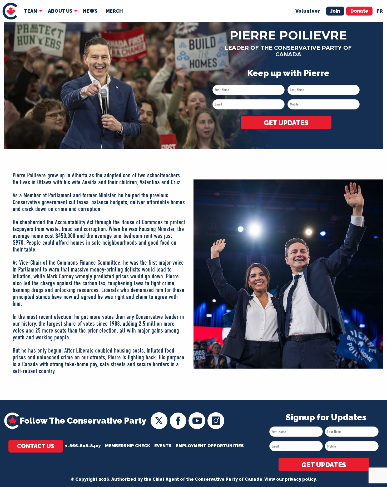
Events (163, 445)
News (90, 11)
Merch (114, 11)
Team (30, 11)
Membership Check (127, 445)
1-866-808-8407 (83, 445)
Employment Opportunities (210, 445)
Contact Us (35, 446)
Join (335, 11)
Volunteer (307, 11)
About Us (60, 11)
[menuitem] (10, 11)
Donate (359, 11)
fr (380, 11)
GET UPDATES (286, 123)
